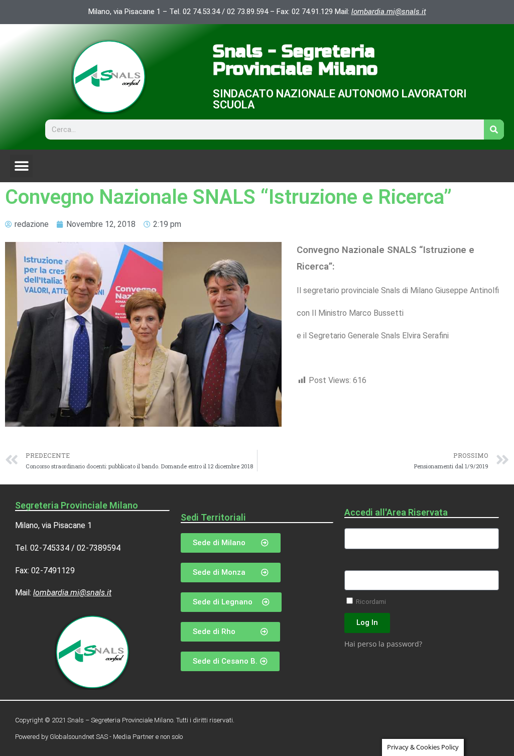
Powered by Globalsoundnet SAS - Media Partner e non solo (99, 736)
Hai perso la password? (383, 644)
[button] (21, 166)
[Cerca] (494, 129)
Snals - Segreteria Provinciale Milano (295, 60)
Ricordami (370, 601)
